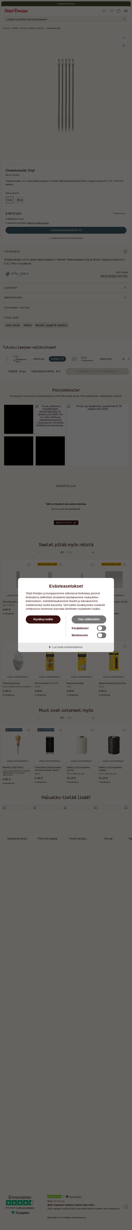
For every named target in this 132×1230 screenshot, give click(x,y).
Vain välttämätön (89, 619)
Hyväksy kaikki (43, 619)
